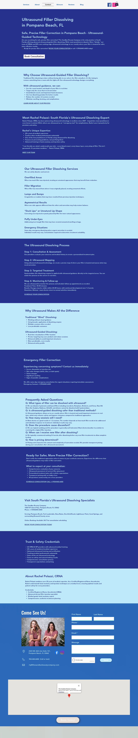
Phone (74, 622)
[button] (117, 4)
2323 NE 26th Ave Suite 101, (39, 651)
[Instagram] (114, 5)
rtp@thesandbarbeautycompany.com (44, 665)
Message (75, 642)
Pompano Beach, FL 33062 (39, 653)
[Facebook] (109, 5)
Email (74, 633)
